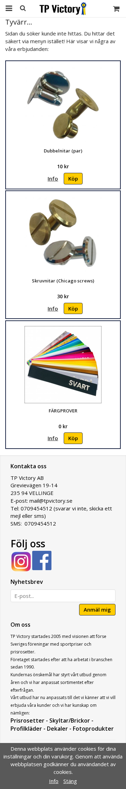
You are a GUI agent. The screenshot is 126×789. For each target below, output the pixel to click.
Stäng (70, 780)
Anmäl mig (97, 609)
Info (53, 178)
